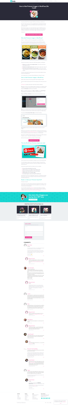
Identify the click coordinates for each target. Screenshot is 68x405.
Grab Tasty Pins (23, 84)
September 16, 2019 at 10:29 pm (30, 338)
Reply (43, 279)
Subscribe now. (45, 396)
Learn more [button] (64, 401)
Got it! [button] (60, 403)
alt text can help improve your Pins (32, 131)
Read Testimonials (33, 199)
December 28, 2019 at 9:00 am (30, 357)
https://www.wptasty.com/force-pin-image (37, 314)
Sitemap (50, 402)
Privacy (48, 402)
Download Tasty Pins (34, 140)
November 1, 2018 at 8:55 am (30, 279)
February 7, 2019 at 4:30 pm (30, 309)
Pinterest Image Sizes (32, 362)
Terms (45, 402)
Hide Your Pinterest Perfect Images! (34, 34)
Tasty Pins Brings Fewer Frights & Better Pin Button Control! (34, 215)
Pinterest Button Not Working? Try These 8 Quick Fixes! (22, 215)
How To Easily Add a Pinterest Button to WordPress (45, 215)
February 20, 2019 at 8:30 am (32, 315)
